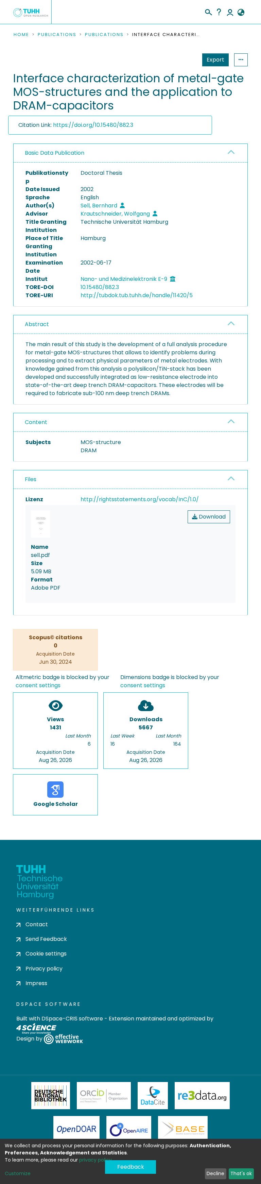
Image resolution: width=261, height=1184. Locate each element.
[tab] (130, 153)
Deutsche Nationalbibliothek (51, 1095)
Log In (230, 12)
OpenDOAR (76, 1129)
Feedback (130, 1167)
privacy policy (95, 1159)
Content (36, 422)
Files (30, 479)
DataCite (152, 1095)
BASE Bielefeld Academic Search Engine (182, 1129)
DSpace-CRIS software (72, 1018)
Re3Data (202, 1095)
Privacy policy (44, 968)
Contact (36, 924)
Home (21, 35)
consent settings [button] (38, 685)
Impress (36, 983)
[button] (241, 13)
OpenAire (129, 1129)
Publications (57, 35)
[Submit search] (208, 11)
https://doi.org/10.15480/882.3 (93, 125)
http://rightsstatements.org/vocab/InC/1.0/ (140, 499)
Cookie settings (46, 954)
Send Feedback (46, 939)
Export (215, 60)
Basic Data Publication (54, 153)
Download (211, 517)
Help (219, 12)
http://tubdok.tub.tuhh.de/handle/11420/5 (137, 295)
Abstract (37, 324)
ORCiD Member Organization (104, 1095)
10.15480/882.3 (100, 287)
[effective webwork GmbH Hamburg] (63, 1039)
